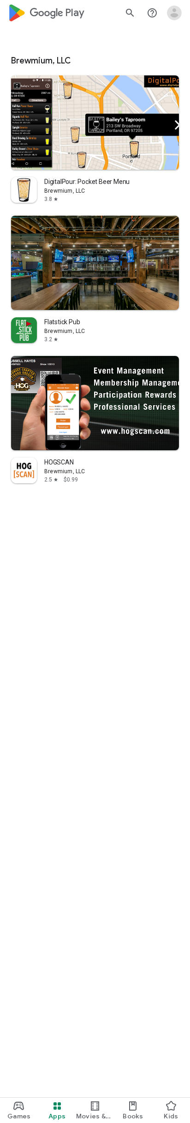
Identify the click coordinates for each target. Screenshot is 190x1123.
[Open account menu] (174, 13)
